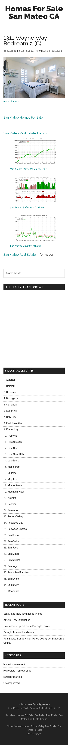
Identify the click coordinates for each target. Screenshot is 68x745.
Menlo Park (14, 466)
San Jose (13, 547)
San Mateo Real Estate (19, 254)
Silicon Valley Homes (18, 726)
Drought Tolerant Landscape (18, 632)
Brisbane (11, 392)
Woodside (13, 591)
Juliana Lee (24, 704)
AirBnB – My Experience (16, 619)
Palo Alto (13, 510)
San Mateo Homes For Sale (23, 117)
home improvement (14, 664)
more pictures (11, 101)
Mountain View (16, 491)
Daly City (11, 417)
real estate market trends (17, 670)
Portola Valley (15, 516)
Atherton (10, 379)
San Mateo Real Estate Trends (25, 133)
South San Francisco (19, 572)
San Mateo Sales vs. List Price (26, 207)
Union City (13, 584)
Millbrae (12, 473)
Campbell (11, 404)
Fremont (12, 435)
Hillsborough (15, 441)
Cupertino (11, 410)
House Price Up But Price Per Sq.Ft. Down (26, 626)
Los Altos (13, 448)
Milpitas (12, 479)
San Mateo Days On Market (25, 245)
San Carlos (13, 541)
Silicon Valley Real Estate (43, 726)
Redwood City (15, 522)
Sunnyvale (13, 578)
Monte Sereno (15, 485)
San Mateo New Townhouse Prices (22, 613)
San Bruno (13, 535)
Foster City (12, 429)
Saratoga (12, 566)
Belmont (10, 385)
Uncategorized (11, 683)
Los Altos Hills (16, 454)
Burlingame (12, 398)
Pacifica (12, 504)
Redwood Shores (17, 528)
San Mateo (13, 553)
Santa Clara (14, 560)
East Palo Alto (14, 423)
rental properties (12, 676)
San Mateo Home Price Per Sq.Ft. (28, 169)
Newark (12, 497)
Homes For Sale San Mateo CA (34, 12)
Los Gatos (13, 460)
